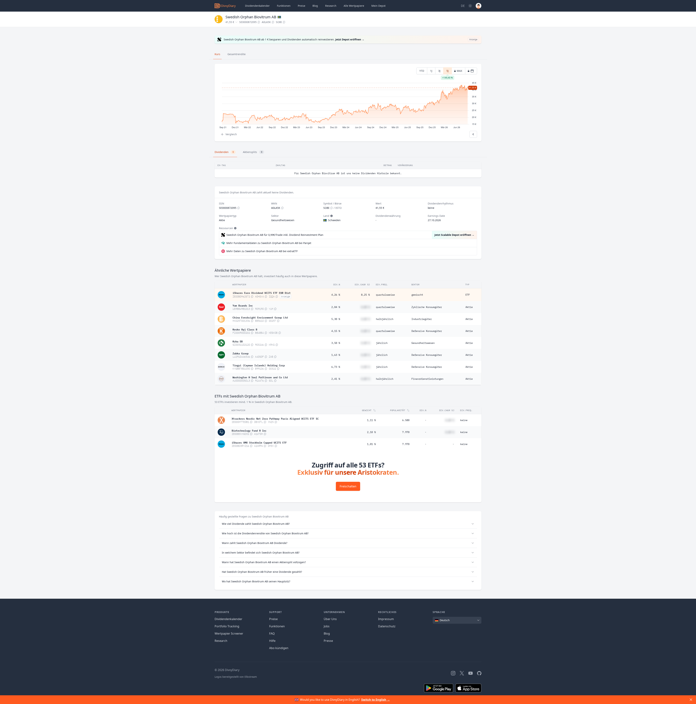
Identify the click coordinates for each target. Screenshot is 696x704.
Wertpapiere (354, 5)
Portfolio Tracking (227, 626)
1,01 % (371, 444)
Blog (327, 633)
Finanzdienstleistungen (427, 378)
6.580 (405, 420)
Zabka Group (240, 353)
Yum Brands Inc (243, 305)
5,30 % (335, 319)
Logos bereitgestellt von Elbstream (236, 676)
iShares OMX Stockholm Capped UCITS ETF (259, 442)
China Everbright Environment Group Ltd (260, 317)
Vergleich (231, 134)
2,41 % (335, 378)
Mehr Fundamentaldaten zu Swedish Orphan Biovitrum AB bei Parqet (268, 243)
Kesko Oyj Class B (245, 329)
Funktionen (284, 5)
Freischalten (348, 486)
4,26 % (335, 294)
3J (439, 71)
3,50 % (335, 343)
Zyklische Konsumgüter (426, 307)
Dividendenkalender (257, 5)
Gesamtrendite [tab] (236, 54)
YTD (421, 71)
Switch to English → (375, 700)
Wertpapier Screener (229, 633)
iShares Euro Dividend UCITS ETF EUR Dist (262, 292)
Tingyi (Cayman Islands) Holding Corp (259, 365)
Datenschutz (386, 626)
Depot (378, 5)
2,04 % (335, 307)
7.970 (405, 432)
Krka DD (238, 341)
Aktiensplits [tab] (252, 152)
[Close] (691, 699)
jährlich (382, 343)
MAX (459, 71)
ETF (467, 294)
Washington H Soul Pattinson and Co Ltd (260, 377)
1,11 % (371, 420)
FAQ (272, 633)
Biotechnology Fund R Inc (249, 430)
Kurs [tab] (217, 54)
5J (447, 71)
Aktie (469, 307)
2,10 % (371, 432)
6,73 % (335, 366)
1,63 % (335, 355)
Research (221, 641)
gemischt (417, 294)
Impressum (386, 619)
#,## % (365, 307)
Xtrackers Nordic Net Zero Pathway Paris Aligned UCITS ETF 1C (275, 418)
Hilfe (272, 641)
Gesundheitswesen (423, 343)
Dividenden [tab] (224, 152)
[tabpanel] (348, 103)
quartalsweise (385, 294)
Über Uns (330, 619)
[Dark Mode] (470, 6)
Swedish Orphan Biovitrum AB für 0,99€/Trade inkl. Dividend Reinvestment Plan (274, 235)
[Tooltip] (331, 215)
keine (463, 420)
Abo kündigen (278, 648)
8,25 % (365, 294)
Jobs (327, 626)
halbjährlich (384, 319)
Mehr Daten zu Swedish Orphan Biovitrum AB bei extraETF (262, 251)
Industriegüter (421, 319)
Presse (328, 641)
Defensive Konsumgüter (426, 331)
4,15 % (335, 331)
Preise (301, 5)
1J (431, 71)
